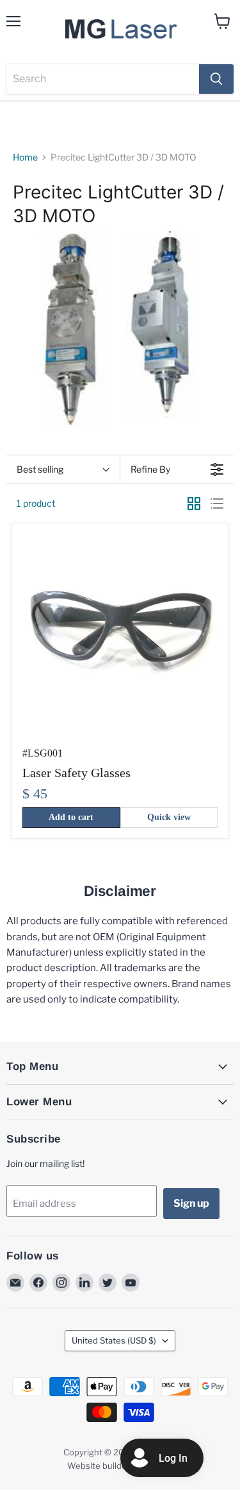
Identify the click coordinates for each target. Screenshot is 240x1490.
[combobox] (102, 79)
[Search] (216, 79)
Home (25, 157)
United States (114, 1340)
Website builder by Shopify (120, 1465)
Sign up (191, 1203)
